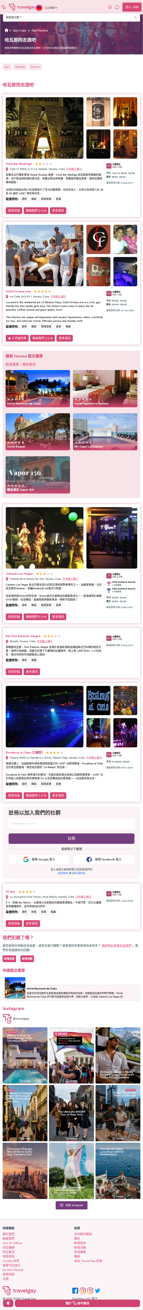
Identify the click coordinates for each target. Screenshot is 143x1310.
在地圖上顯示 (74, 169)
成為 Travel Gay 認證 (88, 1261)
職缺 (77, 1256)
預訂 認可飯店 (77, 1303)
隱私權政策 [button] (78, 873)
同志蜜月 (9, 1252)
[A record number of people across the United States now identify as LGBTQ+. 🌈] (71, 1055)
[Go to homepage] (22, 7)
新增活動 (80, 1247)
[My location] (8, 1303)
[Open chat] (117, 7)
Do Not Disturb (13, 1269)
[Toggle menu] (3, 7)
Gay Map (20, 67)
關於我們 (9, 1234)
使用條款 (9, 1256)
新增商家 (80, 1243)
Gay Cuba (19, 30)
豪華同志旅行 (11, 1265)
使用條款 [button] (63, 873)
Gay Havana (39, 30)
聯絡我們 (32, 210)
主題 (6, 1278)
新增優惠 (80, 1252)
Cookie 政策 (11, 1261)
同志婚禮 (9, 1247)
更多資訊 (58, 210)
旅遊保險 (9, 1274)
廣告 (77, 1238)
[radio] (36, 164)
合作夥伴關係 (83, 1234)
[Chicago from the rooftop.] (118, 1113)
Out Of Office (12, 1243)
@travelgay (21, 1018)
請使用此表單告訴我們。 (118, 945)
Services (35, 67)
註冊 (71, 838)
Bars (7, 67)
